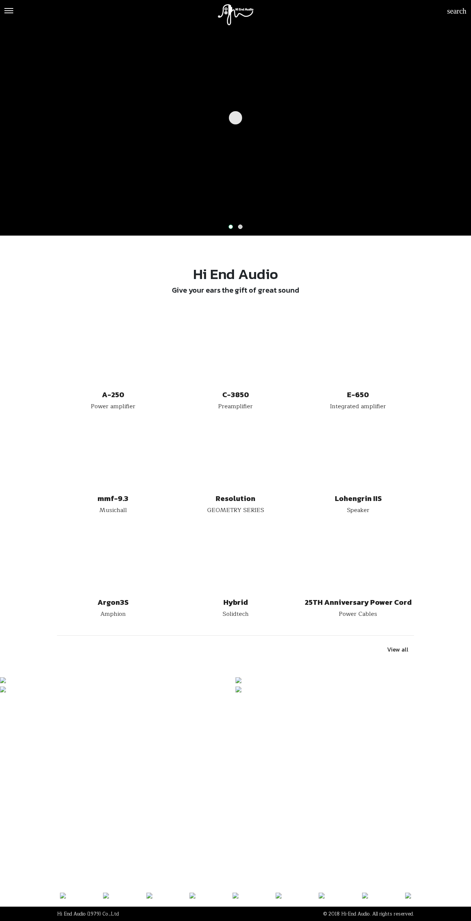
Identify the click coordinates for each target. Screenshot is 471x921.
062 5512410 (171, 804)
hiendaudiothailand (234, 804)
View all (397, 649)
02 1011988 (121, 804)
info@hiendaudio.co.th (309, 804)
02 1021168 (73, 804)
